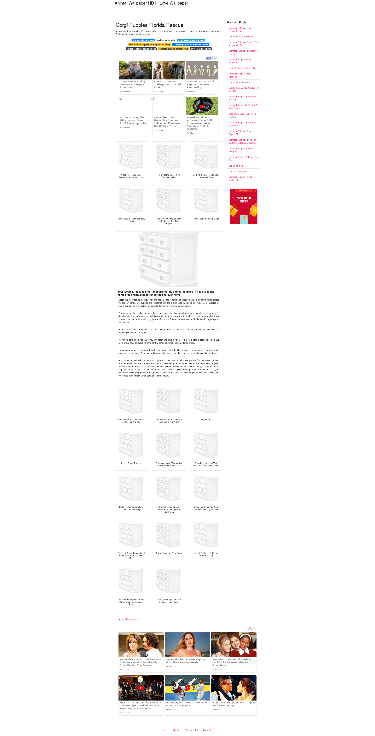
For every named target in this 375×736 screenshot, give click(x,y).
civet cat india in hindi (201, 48)
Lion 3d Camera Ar (237, 171)
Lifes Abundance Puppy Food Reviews (242, 115)
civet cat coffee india (166, 40)
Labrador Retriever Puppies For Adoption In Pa (243, 44)
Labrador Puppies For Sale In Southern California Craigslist (242, 141)
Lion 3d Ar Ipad (236, 165)
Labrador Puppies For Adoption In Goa (243, 52)
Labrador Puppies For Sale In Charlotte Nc (242, 124)
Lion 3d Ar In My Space (239, 82)
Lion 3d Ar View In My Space (242, 36)
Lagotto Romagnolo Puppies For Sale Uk (244, 89)
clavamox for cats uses (143, 40)
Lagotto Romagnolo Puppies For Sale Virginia (244, 107)
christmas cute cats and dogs (191, 40)
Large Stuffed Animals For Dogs (243, 68)
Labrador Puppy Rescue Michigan (240, 75)
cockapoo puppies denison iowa (173, 48)
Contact (176, 730)
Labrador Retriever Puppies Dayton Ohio (241, 133)
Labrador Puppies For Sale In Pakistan (242, 98)
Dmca (165, 730)
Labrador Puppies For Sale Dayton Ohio (241, 178)
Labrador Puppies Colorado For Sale (243, 159)
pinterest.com (131, 619)
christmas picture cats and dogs (141, 48)
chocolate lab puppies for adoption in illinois (149, 44)
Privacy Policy (191, 730)
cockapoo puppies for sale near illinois (190, 44)
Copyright (207, 730)
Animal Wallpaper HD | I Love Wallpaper (151, 3)
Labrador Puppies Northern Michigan (241, 150)
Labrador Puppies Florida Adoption (240, 61)
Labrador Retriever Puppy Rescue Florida (241, 29)
